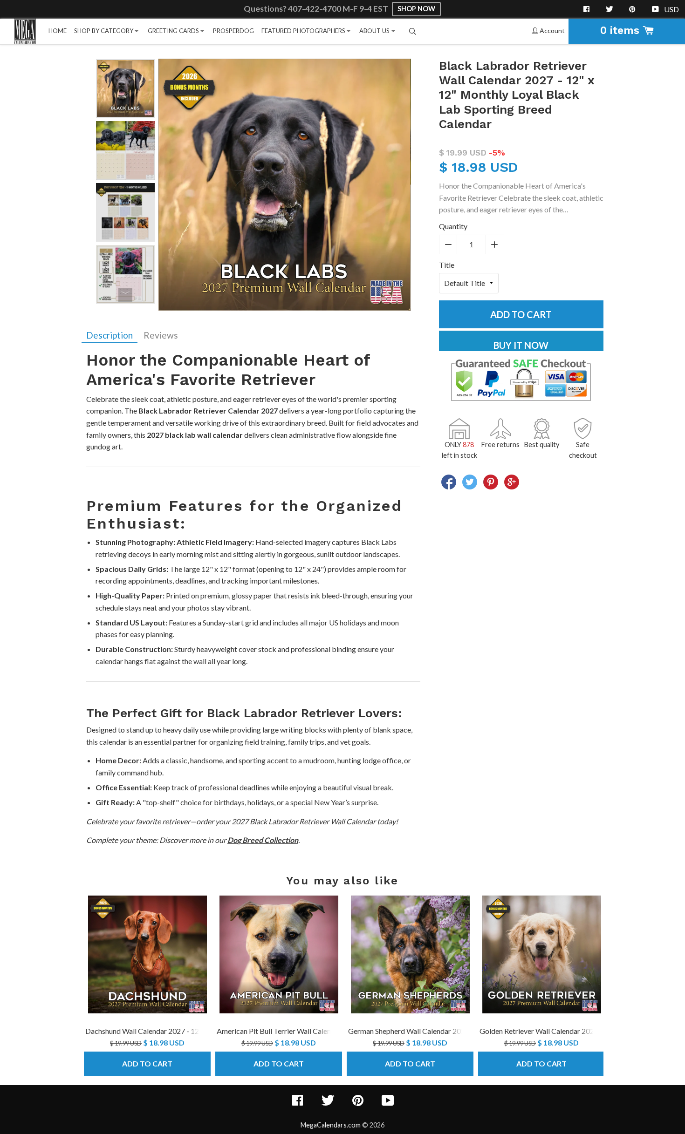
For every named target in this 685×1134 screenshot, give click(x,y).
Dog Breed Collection (262, 839)
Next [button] (125, 295)
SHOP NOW (416, 9)
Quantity (453, 226)
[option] (125, 88)
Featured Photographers (303, 30)
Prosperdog (233, 30)
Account (551, 30)
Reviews (161, 335)
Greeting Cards (173, 30)
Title (446, 264)
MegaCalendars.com (331, 1125)
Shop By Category (103, 30)
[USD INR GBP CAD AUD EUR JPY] (672, 9)
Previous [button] (125, 68)
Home (57, 30)
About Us (374, 30)
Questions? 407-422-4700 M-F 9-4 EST (317, 9)
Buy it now (520, 345)
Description (109, 335)
